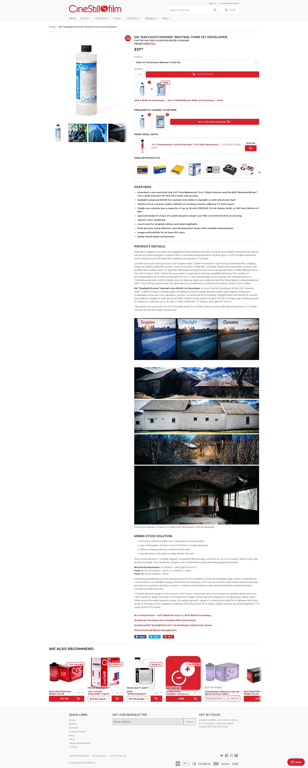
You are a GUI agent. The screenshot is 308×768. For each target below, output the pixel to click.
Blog (71, 735)
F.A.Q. (72, 739)
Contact (73, 747)
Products (73, 727)
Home (52, 26)
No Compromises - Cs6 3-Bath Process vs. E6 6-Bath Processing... (173, 615)
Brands (150, 18)
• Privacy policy (99, 755)
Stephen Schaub (155, 527)
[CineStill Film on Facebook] (226, 756)
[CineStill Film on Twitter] (221, 756)
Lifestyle (132, 18)
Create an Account (229, 3)
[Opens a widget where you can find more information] (296, 762)
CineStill (149, 43)
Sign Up (234, 698)
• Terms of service (118, 755)
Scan (116, 18)
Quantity (138, 69)
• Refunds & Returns (79, 755)
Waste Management (79, 743)
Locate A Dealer (77, 731)
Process (101, 18)
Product (138, 57)
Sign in (212, 3)
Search (73, 724)
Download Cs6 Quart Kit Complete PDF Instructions (165, 620)
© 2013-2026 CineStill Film (82, 762)
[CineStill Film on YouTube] (236, 756)
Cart (232, 9)
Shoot (85, 18)
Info (165, 18)
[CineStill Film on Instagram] (231, 756)
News (73, 18)
